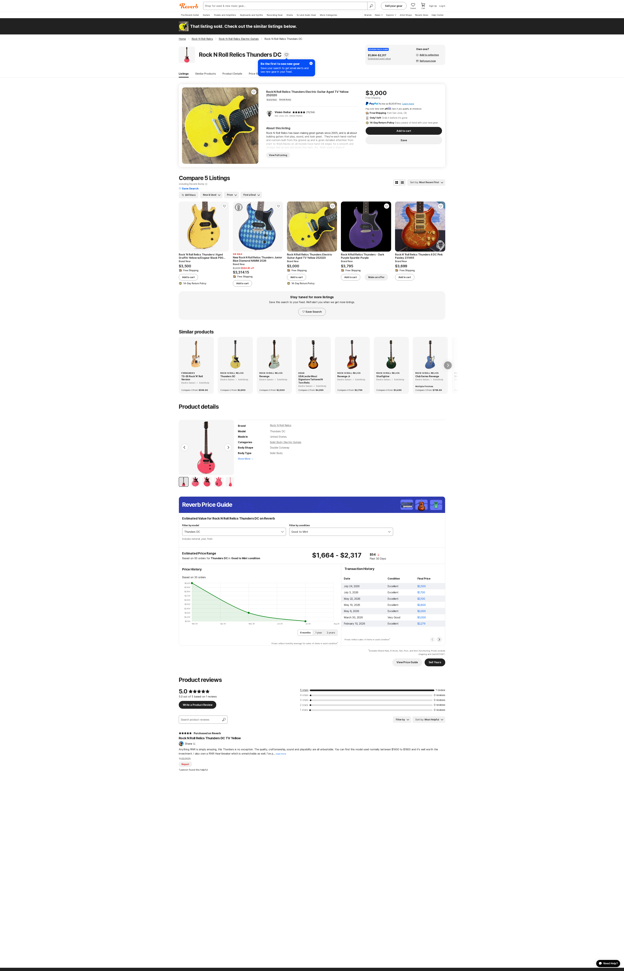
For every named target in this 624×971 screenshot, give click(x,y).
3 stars (304, 700)
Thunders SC (227, 376)
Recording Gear (275, 15)
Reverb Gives (421, 15)
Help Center (438, 15)
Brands (368, 15)
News (377, 15)
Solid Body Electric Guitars (285, 442)
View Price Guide (407, 662)
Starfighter (383, 376)
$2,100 (421, 598)
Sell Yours (435, 662)
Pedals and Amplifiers (225, 15)
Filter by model (190, 525)
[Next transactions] (439, 639)
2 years (331, 632)
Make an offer (376, 277)
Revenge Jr (343, 376)
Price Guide (256, 73)
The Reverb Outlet (190, 15)
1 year (318, 632)
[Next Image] (228, 447)
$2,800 (421, 604)
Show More (244, 458)
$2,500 (421, 586)
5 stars (304, 690)
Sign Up (433, 6)
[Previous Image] (184, 447)
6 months (305, 632)
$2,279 (421, 623)
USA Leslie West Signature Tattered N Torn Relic (310, 379)
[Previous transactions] (432, 639)
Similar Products (205, 73)
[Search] (371, 6)
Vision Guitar (283, 112)
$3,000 (421, 617)
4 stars (304, 695)
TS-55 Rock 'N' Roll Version (192, 378)
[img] (298, 112)
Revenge (264, 376)
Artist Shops (406, 15)
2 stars (304, 705)
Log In (442, 6)
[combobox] (230, 532)
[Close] (311, 63)
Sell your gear (394, 5)
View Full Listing (278, 155)
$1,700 (421, 592)
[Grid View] (396, 182)
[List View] (402, 182)
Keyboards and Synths (251, 15)
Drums (290, 15)
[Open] (282, 531)
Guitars (206, 15)
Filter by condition (299, 525)
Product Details (232, 73)
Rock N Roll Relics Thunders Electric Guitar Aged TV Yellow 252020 (307, 93)
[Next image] (253, 125)
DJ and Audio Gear (306, 15)
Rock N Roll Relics (280, 425)
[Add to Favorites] (286, 55)
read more (281, 754)
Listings (184, 73)
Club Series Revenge (427, 376)
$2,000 (421, 611)
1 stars (304, 709)
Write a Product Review (197, 704)
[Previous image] (186, 125)
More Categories (328, 15)
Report (185, 764)
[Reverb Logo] (189, 6)
